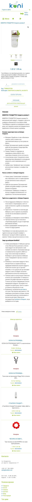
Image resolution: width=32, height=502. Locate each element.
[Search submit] (29, 10)
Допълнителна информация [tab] (16, 103)
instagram (23, 299)
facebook (17, 299)
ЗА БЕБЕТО (25, 90)
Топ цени (4, 499)
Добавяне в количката (18, 84)
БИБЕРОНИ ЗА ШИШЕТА (14, 90)
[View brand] (16, 65)
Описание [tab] (16, 100)
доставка (23, 289)
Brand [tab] (16, 106)
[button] (6, 18)
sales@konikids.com (6, 470)
